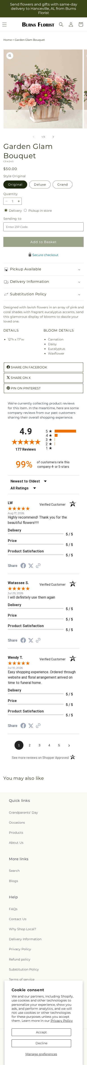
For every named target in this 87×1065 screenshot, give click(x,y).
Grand (62, 185)
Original (15, 185)
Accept (41, 1032)
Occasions (17, 823)
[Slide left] (34, 137)
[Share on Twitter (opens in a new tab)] (30, 566)
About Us (16, 843)
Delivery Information (25, 939)
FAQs (13, 909)
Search (14, 871)
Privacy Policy (62, 1021)
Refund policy (19, 959)
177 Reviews (29, 449)
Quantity (10, 194)
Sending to (19, 218)
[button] (61, 24)
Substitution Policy (24, 969)
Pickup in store (40, 211)
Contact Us (17, 919)
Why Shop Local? (22, 929)
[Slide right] (53, 137)
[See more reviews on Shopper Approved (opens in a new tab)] (38, 566)
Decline (41, 1043)
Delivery (16, 211)
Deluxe (40, 185)
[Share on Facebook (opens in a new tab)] (23, 566)
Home (7, 39)
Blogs (13, 881)
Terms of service (21, 979)
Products (16, 833)
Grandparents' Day (23, 813)
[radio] (62, 431)
